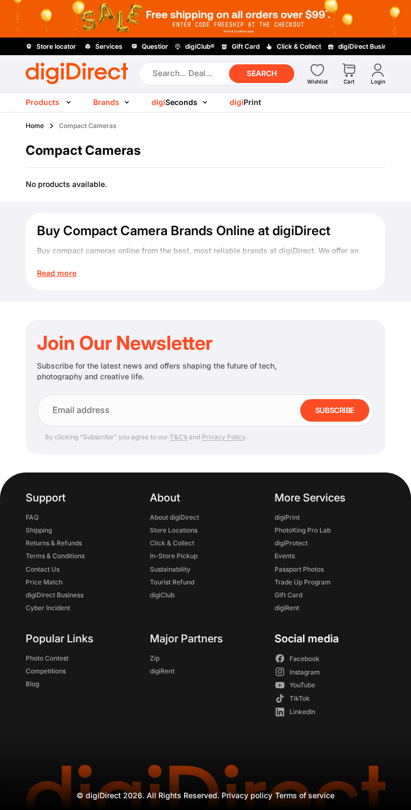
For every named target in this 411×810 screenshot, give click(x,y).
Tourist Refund (172, 582)
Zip (154, 658)
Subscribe (334, 410)
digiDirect (103, 795)
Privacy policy (247, 795)
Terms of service (304, 795)
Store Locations (173, 530)
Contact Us (42, 569)
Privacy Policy (223, 437)
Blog (32, 684)
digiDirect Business (54, 595)
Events (285, 556)
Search (262, 73)
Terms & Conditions (55, 556)
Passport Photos (299, 569)
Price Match (44, 582)
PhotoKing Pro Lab (303, 530)
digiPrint (287, 517)
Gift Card (288, 595)
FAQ (32, 517)
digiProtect (291, 543)
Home (35, 126)
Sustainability (170, 569)
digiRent (287, 608)
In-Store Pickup (173, 556)
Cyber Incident (48, 608)
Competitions (46, 670)
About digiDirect (174, 517)
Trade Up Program (303, 582)
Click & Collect (172, 543)
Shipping (39, 530)
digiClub (162, 595)
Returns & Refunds (54, 543)
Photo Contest (47, 658)
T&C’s (178, 437)
